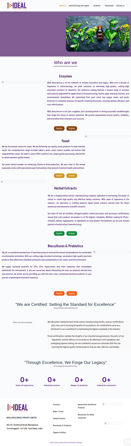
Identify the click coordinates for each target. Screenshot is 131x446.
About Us (62, 5)
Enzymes (56, 404)
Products (97, 5)
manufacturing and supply (79, 5)
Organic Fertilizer (59, 432)
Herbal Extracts (59, 418)
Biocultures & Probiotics (62, 425)
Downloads (109, 5)
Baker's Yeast (58, 411)
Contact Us (120, 5)
